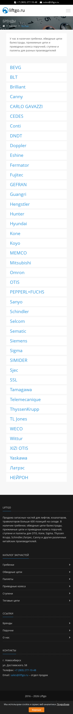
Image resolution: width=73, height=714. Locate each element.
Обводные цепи (12, 572)
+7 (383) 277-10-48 (27, 2)
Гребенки (8, 564)
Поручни (8, 630)
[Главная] (4, 26)
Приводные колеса (14, 586)
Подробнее (63, 704)
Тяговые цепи (11, 600)
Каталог (13, 26)
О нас (6, 637)
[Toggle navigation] (67, 10)
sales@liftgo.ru (51, 2)
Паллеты (8, 579)
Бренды (7, 623)
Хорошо (36, 709)
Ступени (8, 593)
